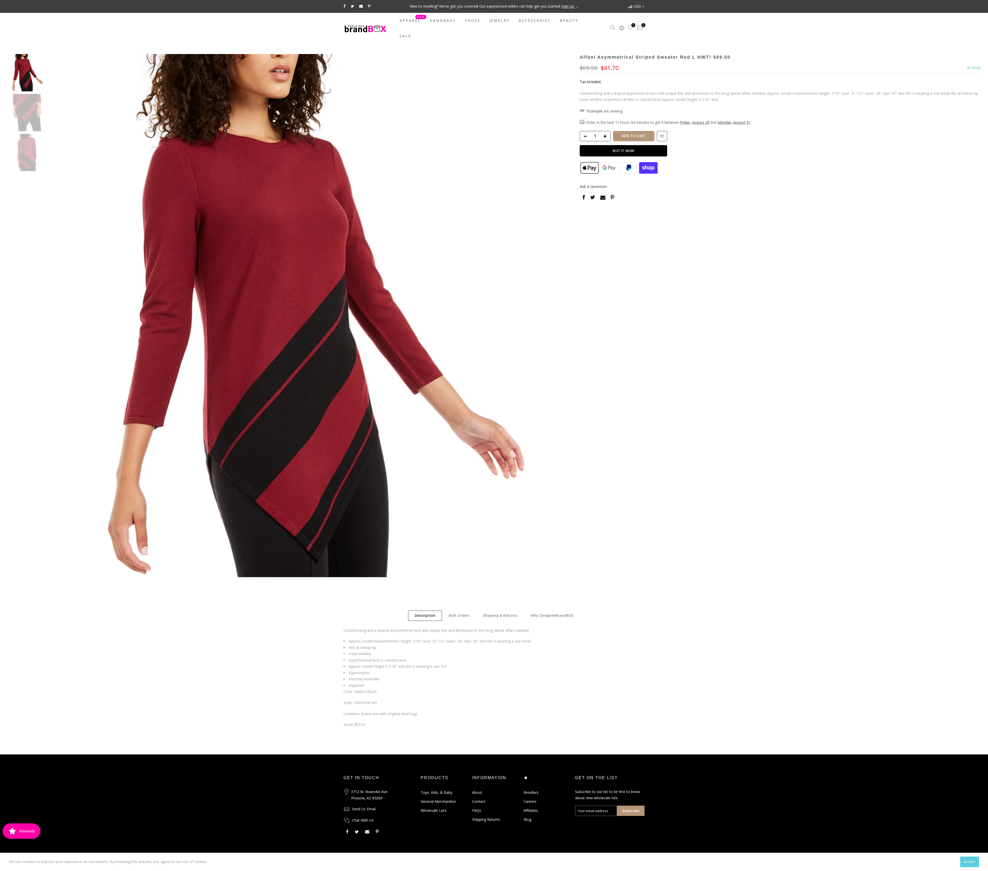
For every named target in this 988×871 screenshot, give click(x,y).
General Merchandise (438, 801)
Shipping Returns (486, 819)
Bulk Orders (459, 615)
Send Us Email (364, 808)
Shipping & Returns (500, 615)
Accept (969, 862)
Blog (527, 819)
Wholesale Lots (433, 810)
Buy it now (623, 150)
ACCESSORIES (535, 20)
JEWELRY (499, 20)
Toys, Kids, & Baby (436, 792)
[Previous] (57, 315)
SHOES (472, 20)
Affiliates (531, 810)
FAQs (476, 810)
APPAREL (412, 19)
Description (425, 615)
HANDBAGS (443, 20)
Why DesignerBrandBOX (552, 615)
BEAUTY (569, 20)
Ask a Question (593, 186)
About (477, 792)
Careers (530, 801)
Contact (478, 801)
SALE (405, 35)
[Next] (563, 315)
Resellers (531, 792)
